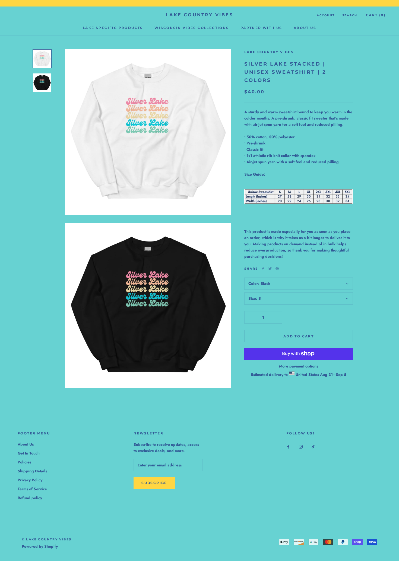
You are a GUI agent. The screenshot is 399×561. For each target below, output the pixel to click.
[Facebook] (263, 268)
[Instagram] (301, 446)
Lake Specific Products (113, 28)
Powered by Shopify (40, 546)
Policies (24, 462)
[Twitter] (270, 268)
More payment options (298, 366)
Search (349, 15)
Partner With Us (261, 28)
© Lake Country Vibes (46, 539)
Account (326, 15)
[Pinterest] (277, 268)
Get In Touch (29, 453)
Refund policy (30, 498)
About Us (305, 28)
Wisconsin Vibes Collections (191, 28)
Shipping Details (32, 471)
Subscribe (154, 483)
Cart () (375, 15)
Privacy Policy (30, 480)
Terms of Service (32, 489)
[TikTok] (313, 446)
